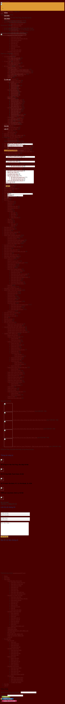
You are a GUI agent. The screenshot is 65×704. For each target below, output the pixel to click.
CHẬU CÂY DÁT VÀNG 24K (11, 124)
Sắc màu (10, 97)
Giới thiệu (6, 15)
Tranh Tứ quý (11, 396)
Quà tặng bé (11, 295)
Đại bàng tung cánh (16, 100)
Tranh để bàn (14, 338)
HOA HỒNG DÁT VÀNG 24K (12, 143)
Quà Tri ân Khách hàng (13, 243)
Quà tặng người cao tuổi (14, 301)
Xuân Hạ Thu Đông (16, 118)
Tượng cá (13, 79)
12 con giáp (7, 61)
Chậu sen (10, 130)
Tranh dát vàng (11, 627)
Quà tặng (10, 11)
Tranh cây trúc (15, 343)
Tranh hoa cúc (15, 346)
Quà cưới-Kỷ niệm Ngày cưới (15, 263)
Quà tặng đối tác (15, 653)
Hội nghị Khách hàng (13, 237)
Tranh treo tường (15, 340)
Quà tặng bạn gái (12, 292)
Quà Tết (9, 285)
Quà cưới (6, 184)
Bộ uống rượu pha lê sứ (18, 164)
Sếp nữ (13, 225)
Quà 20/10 (10, 201)
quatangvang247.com (19, 573)
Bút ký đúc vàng (12, 159)
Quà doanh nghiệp (9, 185)
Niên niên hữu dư (16, 109)
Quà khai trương (8, 187)
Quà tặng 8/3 (15, 663)
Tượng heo (14, 90)
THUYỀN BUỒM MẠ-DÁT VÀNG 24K (14, 327)
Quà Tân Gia (10, 267)
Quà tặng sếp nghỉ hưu (10, 254)
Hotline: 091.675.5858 (9, 701)
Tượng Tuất (14, 95)
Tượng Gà (14, 89)
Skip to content (5, 1)
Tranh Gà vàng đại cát (13, 379)
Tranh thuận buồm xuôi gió (15, 391)
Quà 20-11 (10, 259)
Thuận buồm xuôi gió (17, 114)
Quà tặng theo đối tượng (11, 312)
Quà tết (9, 209)
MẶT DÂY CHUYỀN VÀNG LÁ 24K (13, 145)
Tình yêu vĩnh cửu (12, 119)
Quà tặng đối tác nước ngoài (15, 240)
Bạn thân (13, 214)
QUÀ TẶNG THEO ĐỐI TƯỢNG (12, 290)
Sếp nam (13, 224)
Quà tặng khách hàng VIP (14, 242)
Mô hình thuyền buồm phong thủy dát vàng (19, 151)
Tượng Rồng (14, 93)
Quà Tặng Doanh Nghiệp (14, 269)
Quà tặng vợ (10, 311)
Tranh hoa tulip (15, 366)
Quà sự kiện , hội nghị (10, 196)
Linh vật (9, 77)
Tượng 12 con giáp (12, 60)
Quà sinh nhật (8, 195)
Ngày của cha (15, 658)
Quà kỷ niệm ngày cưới (17, 66)
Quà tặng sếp (8, 253)
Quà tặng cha (14, 652)
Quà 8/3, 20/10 (8, 182)
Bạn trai (13, 216)
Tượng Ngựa (14, 92)
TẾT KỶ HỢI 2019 (9, 322)
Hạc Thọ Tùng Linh (16, 103)
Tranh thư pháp (11, 390)
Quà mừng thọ (15, 55)
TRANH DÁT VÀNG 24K (11, 333)
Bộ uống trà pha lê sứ (17, 166)
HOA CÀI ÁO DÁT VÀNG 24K (12, 137)
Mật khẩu (4, 695)
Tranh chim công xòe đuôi (14, 372)
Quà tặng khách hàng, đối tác (12, 246)
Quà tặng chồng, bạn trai (11, 232)
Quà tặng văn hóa (12, 208)
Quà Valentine (11, 287)
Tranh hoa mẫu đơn (16, 358)
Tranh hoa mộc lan (16, 359)
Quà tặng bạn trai (12, 293)
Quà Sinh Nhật (11, 266)
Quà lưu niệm (8, 190)
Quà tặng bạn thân (16, 26)
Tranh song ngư (12, 388)
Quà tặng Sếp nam (16, 279)
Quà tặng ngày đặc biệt (11, 250)
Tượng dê (14, 84)
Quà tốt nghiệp (15, 61)
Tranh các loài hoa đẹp (13, 341)
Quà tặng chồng (12, 298)
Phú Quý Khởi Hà (16, 111)
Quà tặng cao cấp (12, 206)
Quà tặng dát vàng (9, 234)
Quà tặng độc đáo (9, 245)
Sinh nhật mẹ (14, 217)
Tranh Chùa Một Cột (13, 375)
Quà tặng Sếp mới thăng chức (19, 277)
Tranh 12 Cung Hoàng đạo (18, 74)
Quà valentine (15, 53)
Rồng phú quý (15, 113)
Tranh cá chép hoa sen (13, 337)
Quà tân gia (7, 198)
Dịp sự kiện (10, 640)
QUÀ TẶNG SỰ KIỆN (10, 258)
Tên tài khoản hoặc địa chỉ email (10, 692)
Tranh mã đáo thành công (14, 382)
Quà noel (6, 193)
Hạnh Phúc (10, 76)
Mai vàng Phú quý (16, 106)
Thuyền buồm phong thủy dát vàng (17, 332)
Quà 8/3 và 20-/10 (12, 261)
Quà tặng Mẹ (11, 300)
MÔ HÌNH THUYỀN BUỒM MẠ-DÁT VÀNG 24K (17, 147)
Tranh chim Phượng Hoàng (15, 374)
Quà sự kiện (14, 605)
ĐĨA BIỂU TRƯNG (9, 134)
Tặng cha (10, 221)
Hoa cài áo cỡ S (12, 142)
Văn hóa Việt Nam (12, 122)
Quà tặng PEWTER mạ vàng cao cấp (14, 251)
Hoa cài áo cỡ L (12, 138)
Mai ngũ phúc (11, 132)
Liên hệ (6, 685)
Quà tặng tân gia (15, 647)
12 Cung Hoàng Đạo (13, 68)
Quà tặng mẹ (14, 27)
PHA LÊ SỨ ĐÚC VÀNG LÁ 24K (13, 169)
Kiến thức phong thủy (17, 677)
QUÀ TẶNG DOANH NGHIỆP (12, 235)
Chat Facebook (7, 699)
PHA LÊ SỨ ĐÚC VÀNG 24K (12, 153)
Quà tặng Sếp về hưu (17, 282)
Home (6, 12)
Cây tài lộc (10, 126)
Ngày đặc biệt (11, 656)
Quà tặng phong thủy (17, 120)
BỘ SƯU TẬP (8, 66)
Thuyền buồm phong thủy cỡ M (16, 330)
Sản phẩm (7, 18)
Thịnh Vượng (11, 98)
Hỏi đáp (6, 684)
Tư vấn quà (7, 79)
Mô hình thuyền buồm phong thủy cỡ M (18, 150)
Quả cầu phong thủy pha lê (15, 167)
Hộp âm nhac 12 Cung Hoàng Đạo (21, 71)
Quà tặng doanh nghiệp (17, 674)
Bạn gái (13, 213)
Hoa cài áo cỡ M (12, 140)
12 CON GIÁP (8, 56)
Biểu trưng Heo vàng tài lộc (15, 324)
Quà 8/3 (9, 205)
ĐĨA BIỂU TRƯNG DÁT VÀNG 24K (13, 135)
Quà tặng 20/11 (8, 227)
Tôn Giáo (10, 121)
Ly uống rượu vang (12, 161)
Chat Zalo (6, 696)
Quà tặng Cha (11, 296)
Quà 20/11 (10, 203)
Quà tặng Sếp (11, 303)
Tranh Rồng (10, 387)
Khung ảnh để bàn (12, 335)
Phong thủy (10, 676)
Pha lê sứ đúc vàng (13, 163)
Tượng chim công (16, 80)
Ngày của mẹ (14, 660)
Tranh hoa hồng (15, 348)
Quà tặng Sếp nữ (16, 280)
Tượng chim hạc (15, 82)
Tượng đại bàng (15, 85)
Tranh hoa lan (14, 351)
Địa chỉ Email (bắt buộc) (13, 160)
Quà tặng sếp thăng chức (11, 256)
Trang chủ (3, 11)
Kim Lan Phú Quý (16, 105)
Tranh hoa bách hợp (16, 345)
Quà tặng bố (7, 230)
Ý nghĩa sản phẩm (16, 682)
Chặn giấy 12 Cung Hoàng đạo (20, 69)
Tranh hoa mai (15, 353)
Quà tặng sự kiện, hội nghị (11, 288)
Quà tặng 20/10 (15, 661)
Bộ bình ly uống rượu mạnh (15, 156)
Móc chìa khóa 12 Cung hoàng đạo (21, 72)
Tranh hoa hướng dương (18, 350)
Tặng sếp (10, 222)
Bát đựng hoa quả (12, 155)
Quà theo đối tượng (13, 648)
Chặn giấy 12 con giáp (13, 58)
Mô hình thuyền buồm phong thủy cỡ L (18, 148)
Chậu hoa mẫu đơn (12, 127)
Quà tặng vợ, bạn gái (17, 24)
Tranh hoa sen (15, 361)
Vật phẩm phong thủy (17, 681)
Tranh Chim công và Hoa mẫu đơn (17, 367)
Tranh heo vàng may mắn (14, 325)
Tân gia (9, 219)
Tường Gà (14, 87)
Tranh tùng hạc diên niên (14, 398)
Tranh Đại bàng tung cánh (14, 377)
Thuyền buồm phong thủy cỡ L (16, 329)
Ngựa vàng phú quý (16, 108)
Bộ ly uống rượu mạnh (13, 158)
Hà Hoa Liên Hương (16, 101)
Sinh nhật (10, 211)
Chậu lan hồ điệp (12, 129)
